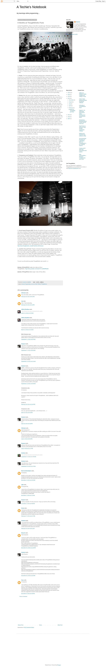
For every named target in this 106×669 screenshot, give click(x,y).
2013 (69, 96)
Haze (22, 580)
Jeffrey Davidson (25, 309)
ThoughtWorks (44, 284)
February (71, 107)
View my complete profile (72, 34)
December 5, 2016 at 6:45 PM (28, 593)
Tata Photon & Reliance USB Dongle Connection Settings (82, 129)
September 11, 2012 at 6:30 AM (28, 339)
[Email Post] (34, 282)
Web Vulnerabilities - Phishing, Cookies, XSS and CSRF (82, 157)
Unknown (23, 292)
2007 (69, 118)
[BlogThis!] (38, 282)
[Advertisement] (40, 610)
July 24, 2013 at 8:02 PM (26, 438)
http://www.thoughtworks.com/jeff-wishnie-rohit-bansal (30, 245)
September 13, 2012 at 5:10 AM (28, 361)
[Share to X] (39, 282)
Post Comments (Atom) (29, 627)
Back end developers (26, 470)
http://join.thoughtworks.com (74, 168)
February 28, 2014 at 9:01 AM (28, 528)
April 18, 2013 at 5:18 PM (27, 423)
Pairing (39, 284)
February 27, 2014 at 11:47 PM (28, 516)
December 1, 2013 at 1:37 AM (28, 495)
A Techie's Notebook (31, 7)
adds (22, 484)
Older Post (60, 625)
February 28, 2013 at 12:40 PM (28, 404)
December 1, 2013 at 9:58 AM (28, 503)
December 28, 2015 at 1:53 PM (28, 575)
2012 (69, 98)
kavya (22, 508)
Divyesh (23, 533)
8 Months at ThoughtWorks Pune (72, 110)
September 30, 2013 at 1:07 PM (28, 466)
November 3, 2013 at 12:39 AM (28, 480)
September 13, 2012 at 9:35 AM (28, 383)
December (71, 100)
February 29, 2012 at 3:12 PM (28, 304)
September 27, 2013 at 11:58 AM (28, 456)
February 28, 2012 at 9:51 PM (28, 296)
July (70, 103)
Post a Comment (23, 596)
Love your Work (34, 284)
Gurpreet (23, 343)
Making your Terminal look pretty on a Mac (82, 134)
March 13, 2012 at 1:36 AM (27, 329)
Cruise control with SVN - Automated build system (83, 150)
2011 (69, 114)
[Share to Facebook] (41, 282)
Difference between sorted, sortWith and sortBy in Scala (82, 94)
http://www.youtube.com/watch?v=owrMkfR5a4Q (36, 268)
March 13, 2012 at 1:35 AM (27, 313)
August (70, 102)
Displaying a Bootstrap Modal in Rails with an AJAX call (83, 121)
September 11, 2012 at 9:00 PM (28, 350)
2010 (69, 116)
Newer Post (20, 625)
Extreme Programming (25, 284)
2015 (69, 92)
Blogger (59, 665)
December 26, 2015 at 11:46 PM (28, 547)
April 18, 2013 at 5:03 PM (27, 412)
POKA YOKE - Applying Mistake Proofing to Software (83, 101)
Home (40, 625)
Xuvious (23, 453)
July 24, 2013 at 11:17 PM (27, 448)
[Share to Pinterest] (43, 282)
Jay (22, 301)
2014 (69, 94)
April (70, 105)
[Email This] (36, 282)
